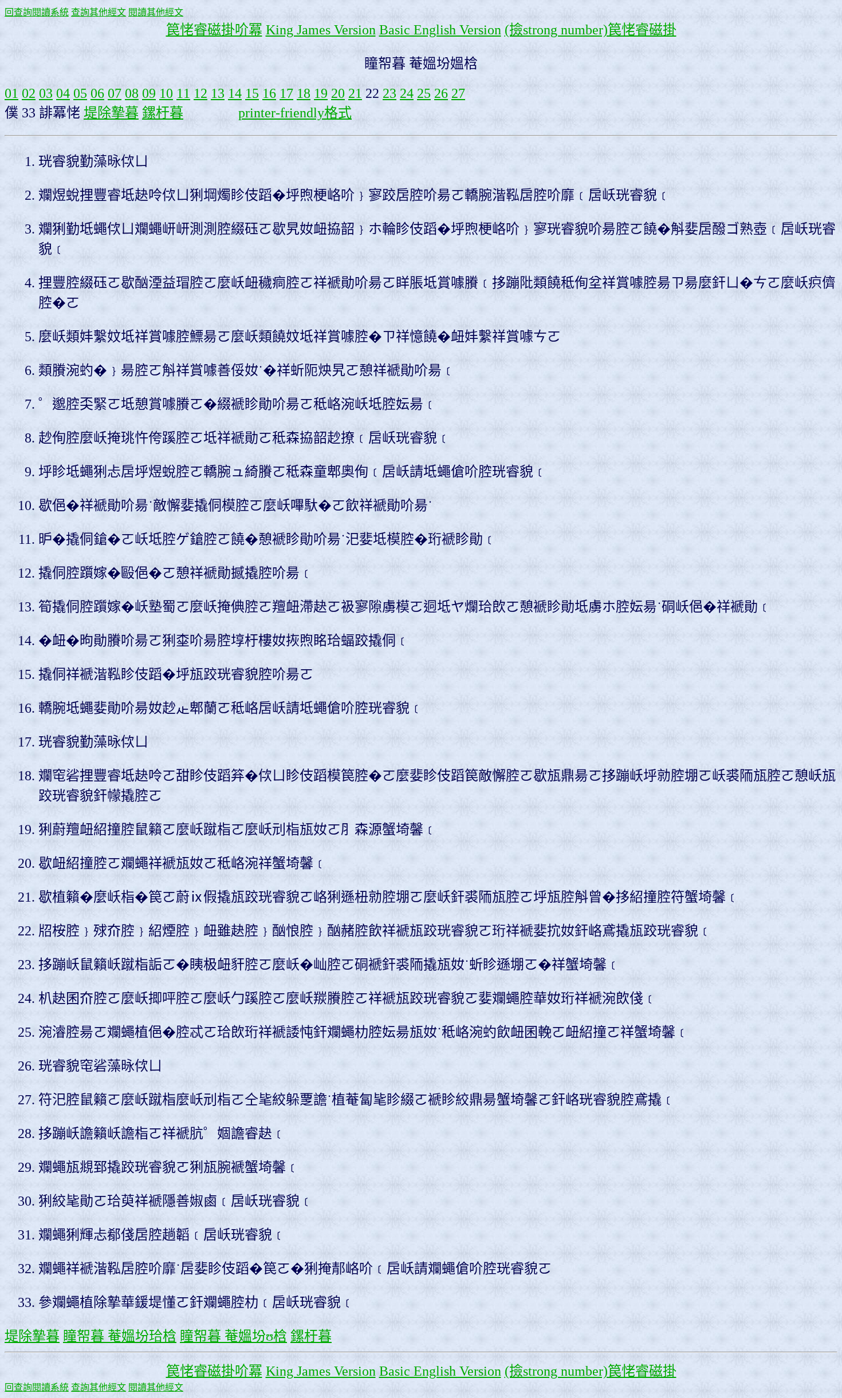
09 (149, 93)
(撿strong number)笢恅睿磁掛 (590, 29)
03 (46, 93)
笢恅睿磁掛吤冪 (214, 29)
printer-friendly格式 (295, 112)
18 (303, 93)
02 (29, 93)
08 (132, 93)
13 (218, 93)
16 (269, 93)
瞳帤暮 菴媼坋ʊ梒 (233, 1336)
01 (11, 93)
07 (114, 93)
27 (458, 93)
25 (424, 93)
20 (338, 93)
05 (80, 93)
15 (252, 93)
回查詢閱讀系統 (37, 12)
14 (235, 93)
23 (389, 93)
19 (321, 93)
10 (166, 93)
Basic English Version (440, 29)
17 (286, 93)
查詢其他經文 (98, 12)
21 (355, 93)
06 (97, 93)
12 (200, 93)
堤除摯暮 (111, 112)
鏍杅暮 (162, 112)
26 (441, 93)
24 (407, 93)
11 (183, 93)
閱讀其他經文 (155, 12)
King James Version (321, 29)
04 (63, 93)
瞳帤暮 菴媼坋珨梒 (119, 1336)
